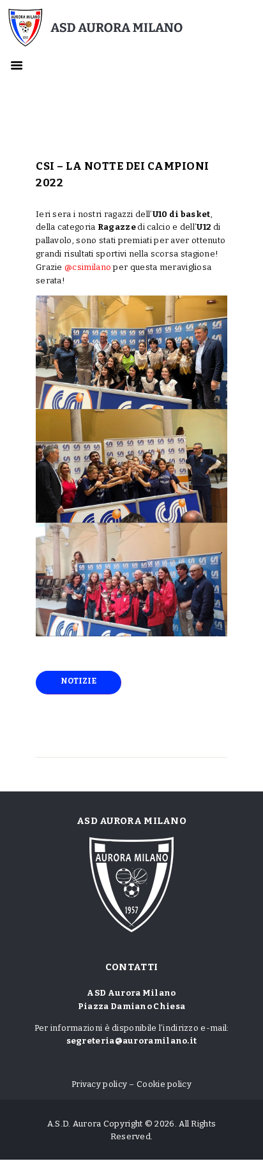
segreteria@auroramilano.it (131, 1040)
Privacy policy (99, 1084)
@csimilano (87, 267)
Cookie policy (164, 1084)
